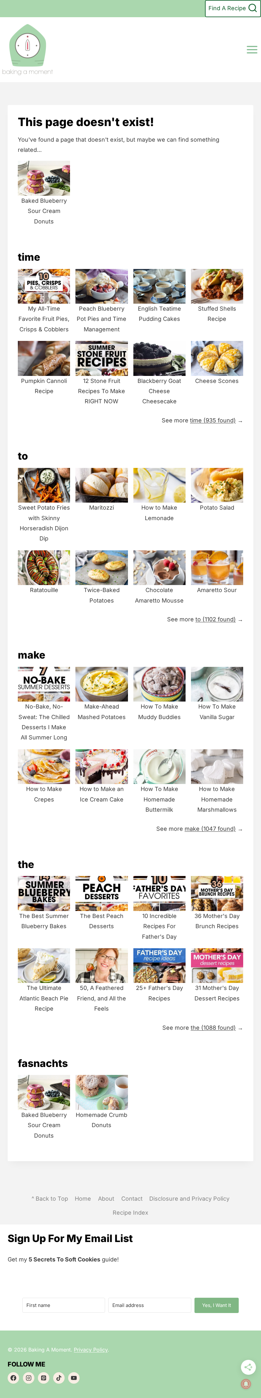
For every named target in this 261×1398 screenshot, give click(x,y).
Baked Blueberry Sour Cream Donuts (44, 211)
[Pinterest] (43, 1378)
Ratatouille (44, 590)
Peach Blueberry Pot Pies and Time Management (101, 319)
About (106, 1198)
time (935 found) (213, 420)
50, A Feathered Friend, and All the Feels (101, 998)
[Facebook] (13, 1378)
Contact (132, 1198)
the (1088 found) (213, 1027)
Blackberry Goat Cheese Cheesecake (159, 391)
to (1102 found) (215, 619)
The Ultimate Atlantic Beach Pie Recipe (43, 998)
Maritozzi (101, 507)
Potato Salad (217, 507)
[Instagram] (28, 1378)
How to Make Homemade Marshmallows (217, 799)
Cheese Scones (217, 381)
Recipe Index (130, 1212)
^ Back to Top (50, 1198)
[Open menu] (252, 49)
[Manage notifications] (246, 1384)
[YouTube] (74, 1378)
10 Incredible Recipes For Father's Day (159, 926)
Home (83, 1198)
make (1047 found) (210, 828)
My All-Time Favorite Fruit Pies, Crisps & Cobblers (43, 319)
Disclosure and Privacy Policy (189, 1198)
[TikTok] (59, 1378)
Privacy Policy (91, 1349)
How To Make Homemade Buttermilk (159, 799)
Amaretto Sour (217, 590)
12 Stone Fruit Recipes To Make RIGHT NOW (101, 391)
